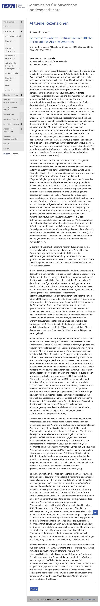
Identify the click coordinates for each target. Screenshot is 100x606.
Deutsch (6, 154)
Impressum (75, 599)
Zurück (34, 589)
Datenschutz (90, 599)
